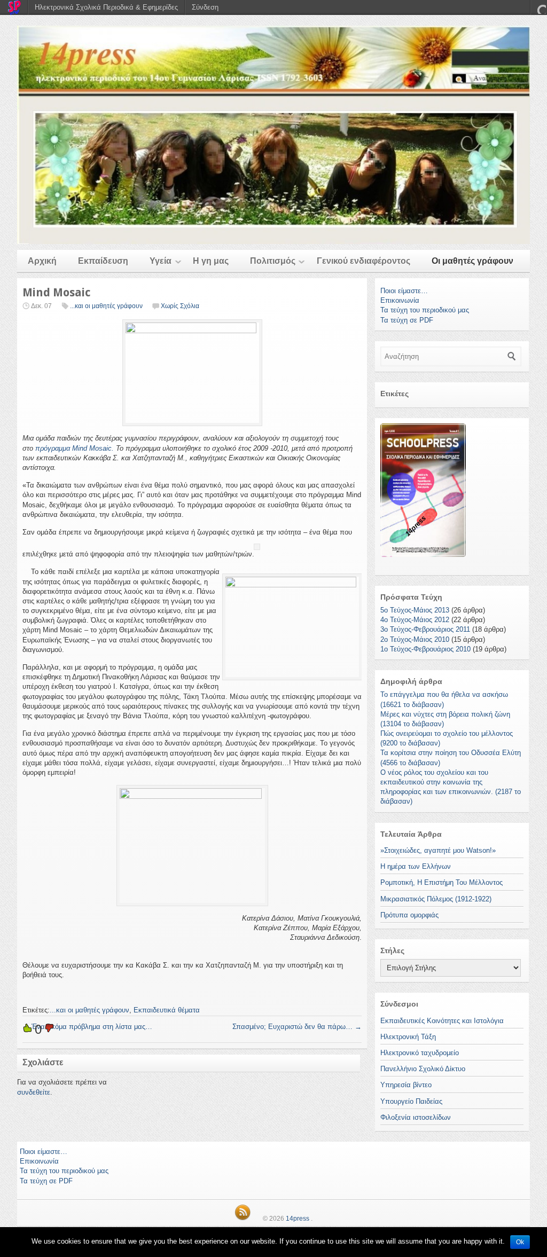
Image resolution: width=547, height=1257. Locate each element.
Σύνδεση (205, 7)
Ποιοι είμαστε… (404, 291)
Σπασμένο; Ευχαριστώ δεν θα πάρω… (297, 1027)
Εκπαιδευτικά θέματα (167, 1010)
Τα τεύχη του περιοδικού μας (424, 310)
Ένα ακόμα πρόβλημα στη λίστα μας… (87, 1027)
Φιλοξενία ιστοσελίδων (415, 1117)
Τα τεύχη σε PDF (406, 320)
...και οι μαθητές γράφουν (106, 306)
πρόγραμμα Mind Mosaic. (74, 448)
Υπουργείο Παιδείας (411, 1101)
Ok (520, 1242)
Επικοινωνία (399, 300)
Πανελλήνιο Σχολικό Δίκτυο (422, 1069)
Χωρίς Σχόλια (180, 306)
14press (297, 1218)
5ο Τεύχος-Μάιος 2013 (414, 610)
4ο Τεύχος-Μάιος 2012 (414, 620)
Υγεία (160, 261)
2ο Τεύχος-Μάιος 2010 (414, 639)
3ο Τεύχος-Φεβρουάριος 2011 (425, 629)
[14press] (273, 135)
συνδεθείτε (33, 1092)
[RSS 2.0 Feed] (243, 1218)
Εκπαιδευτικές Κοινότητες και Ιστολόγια (442, 1021)
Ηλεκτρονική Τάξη (408, 1037)
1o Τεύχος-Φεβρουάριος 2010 (425, 649)
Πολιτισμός (272, 261)
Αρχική (42, 261)
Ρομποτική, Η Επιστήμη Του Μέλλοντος (441, 882)
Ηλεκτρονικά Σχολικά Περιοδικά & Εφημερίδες (106, 7)
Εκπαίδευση (103, 261)
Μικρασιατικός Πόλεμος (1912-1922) (435, 899)
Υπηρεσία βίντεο (406, 1085)
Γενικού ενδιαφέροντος (363, 261)
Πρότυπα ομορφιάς (409, 915)
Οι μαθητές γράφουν (472, 261)
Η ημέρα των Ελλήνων (415, 866)
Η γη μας (211, 261)
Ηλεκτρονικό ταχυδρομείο (419, 1053)
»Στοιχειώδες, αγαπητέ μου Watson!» (438, 850)
